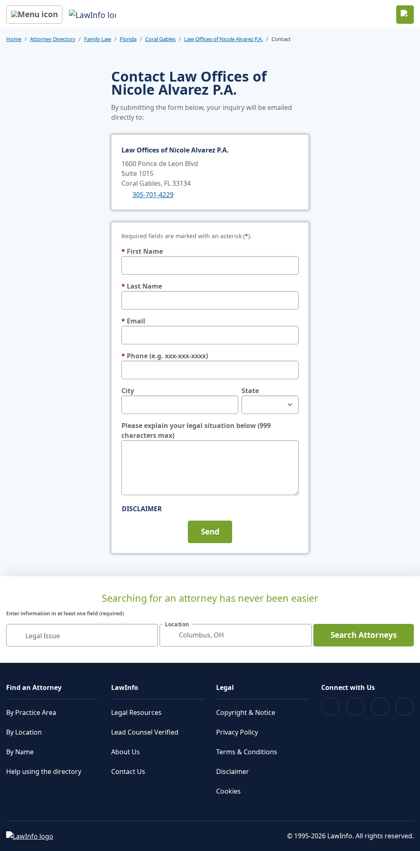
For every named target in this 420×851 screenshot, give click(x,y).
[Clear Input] (148, 635)
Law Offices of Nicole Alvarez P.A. (223, 39)
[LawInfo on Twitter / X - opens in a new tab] (355, 706)
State (250, 390)
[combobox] (82, 635)
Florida (128, 39)
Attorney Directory (52, 39)
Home (13, 39)
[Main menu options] (34, 14)
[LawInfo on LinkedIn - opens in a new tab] (404, 706)
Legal (225, 687)
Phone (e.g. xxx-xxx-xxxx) (164, 355)
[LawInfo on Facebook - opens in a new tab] (330, 706)
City (127, 390)
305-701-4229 (152, 194)
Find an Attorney (34, 687)
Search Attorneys (364, 635)
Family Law (97, 39)
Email (133, 320)
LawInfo (124, 687)
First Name (142, 251)
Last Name (141, 286)
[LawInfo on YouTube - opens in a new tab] (380, 706)
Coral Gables (160, 39)
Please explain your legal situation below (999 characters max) (196, 430)
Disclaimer (142, 508)
